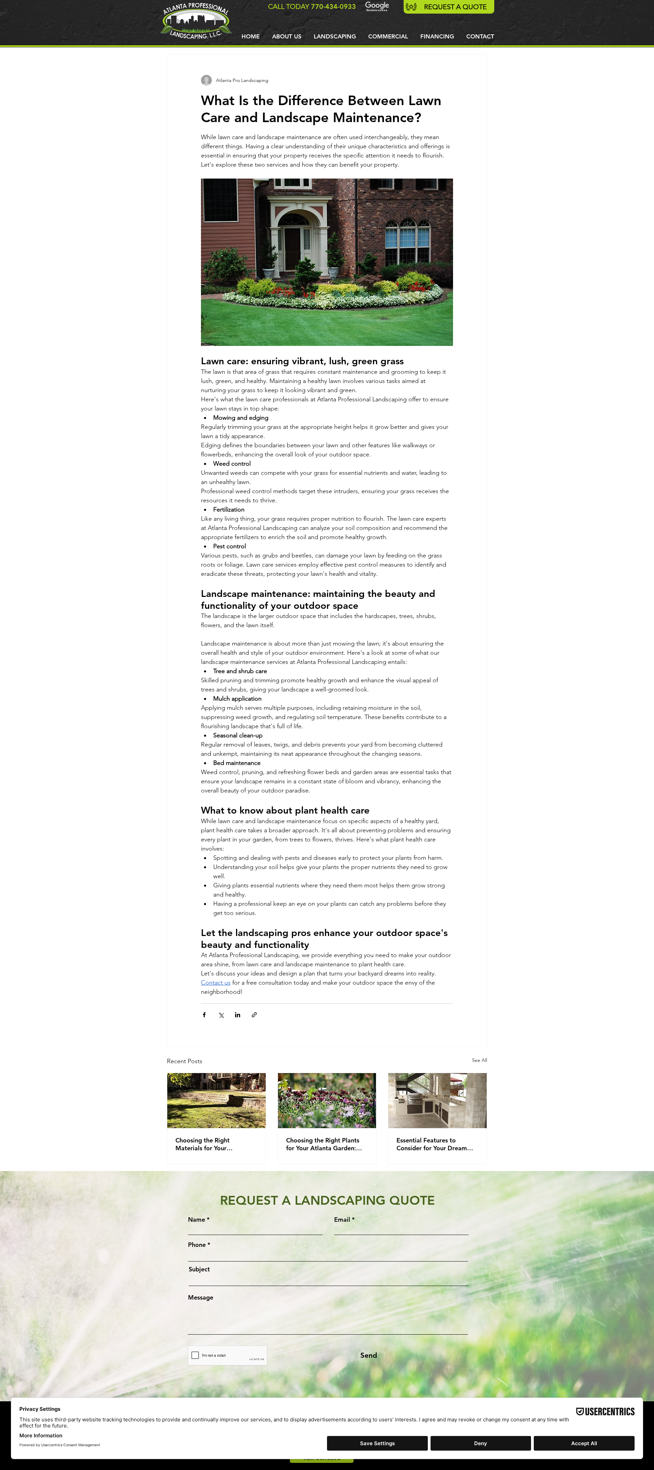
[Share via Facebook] (204, 1015)
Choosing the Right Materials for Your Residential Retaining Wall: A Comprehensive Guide (213, 1144)
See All (479, 1060)
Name (196, 1220)
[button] (335, 36)
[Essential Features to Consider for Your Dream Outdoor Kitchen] (437, 1100)
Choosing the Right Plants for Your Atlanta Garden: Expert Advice (322, 1144)
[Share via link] (254, 1015)
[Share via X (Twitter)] (221, 1015)
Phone (197, 1245)
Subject (199, 1269)
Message (200, 1297)
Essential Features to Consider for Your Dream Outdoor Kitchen (431, 1144)
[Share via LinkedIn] (237, 1015)
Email (342, 1220)
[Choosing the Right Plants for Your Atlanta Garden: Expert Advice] (327, 1100)
